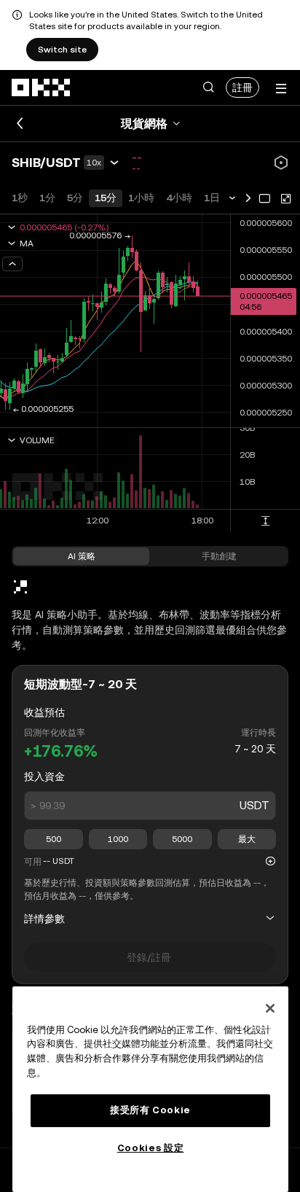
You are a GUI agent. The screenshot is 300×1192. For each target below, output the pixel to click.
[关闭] (270, 1008)
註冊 (242, 87)
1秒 (20, 197)
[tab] (81, 556)
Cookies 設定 (150, 1147)
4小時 (179, 197)
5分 (75, 197)
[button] (208, 87)
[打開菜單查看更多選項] (281, 88)
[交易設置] (279, 161)
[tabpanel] (150, 854)
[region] (150, 1089)
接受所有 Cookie (150, 1110)
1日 (212, 197)
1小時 (141, 197)
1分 (47, 197)
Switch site (62, 49)
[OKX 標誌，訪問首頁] (41, 87)
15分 (106, 197)
